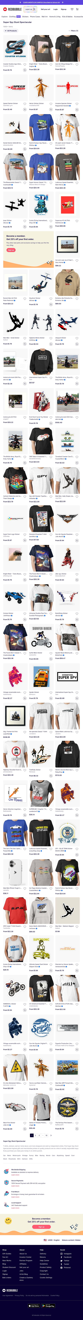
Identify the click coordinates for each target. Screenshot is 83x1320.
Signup (5, 1274)
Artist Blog (24, 1274)
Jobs (21, 1271)
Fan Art (5, 1257)
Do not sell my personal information (37, 1295)
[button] (41, 2)
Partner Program (26, 1260)
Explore (4, 17)
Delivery (43, 1254)
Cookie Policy (55, 1295)
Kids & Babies (67, 17)
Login (4, 1271)
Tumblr (66, 1264)
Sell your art (24, 1267)
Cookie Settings (46, 1277)
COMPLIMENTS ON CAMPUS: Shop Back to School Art (41, 2)
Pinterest (67, 1267)
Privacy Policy (19, 1295)
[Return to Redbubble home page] (12, 9)
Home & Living (54, 17)
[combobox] (30, 9)
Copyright (44, 1271)
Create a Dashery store (26, 1279)
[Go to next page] (51, 1135)
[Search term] (34, 9)
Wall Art (45, 17)
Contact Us (44, 1274)
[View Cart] (77, 9)
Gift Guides (6, 1254)
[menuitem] (4, 16)
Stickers (25, 17)
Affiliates (23, 1264)
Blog (4, 1264)
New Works (6, 1260)
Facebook (67, 1257)
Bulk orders (6, 1278)
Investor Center (25, 1257)
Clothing (14, 17)
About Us (23, 1254)
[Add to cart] (24, 70)
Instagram (67, 1254)
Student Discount (9, 1267)
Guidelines (44, 1264)
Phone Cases (35, 17)
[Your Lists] (72, 9)
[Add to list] (24, 64)
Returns (43, 1257)
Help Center (44, 1260)
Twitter (66, 1261)
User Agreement (7, 1295)
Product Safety (45, 1267)
